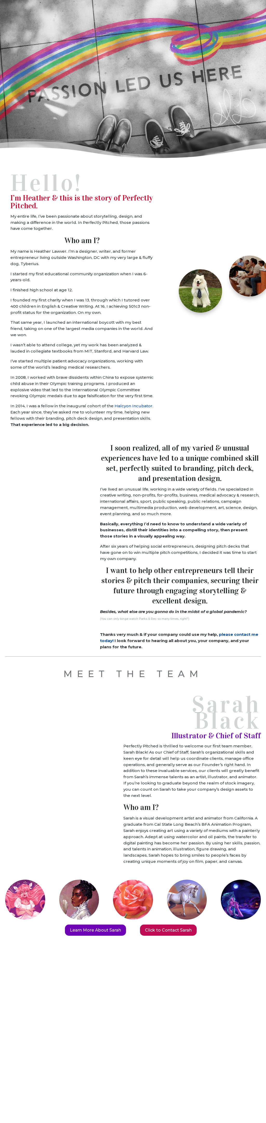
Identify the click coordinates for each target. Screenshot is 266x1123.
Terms (45, 1103)
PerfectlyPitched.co (25, 1097)
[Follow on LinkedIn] (133, 1041)
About (253, 1097)
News (256, 27)
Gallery (213, 1097)
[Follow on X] (120, 1041)
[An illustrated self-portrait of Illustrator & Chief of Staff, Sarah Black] (32, 726)
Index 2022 (165, 1097)
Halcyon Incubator (133, 405)
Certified (104, 1073)
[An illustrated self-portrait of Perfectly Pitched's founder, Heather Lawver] (232, 206)
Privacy (81, 1097)
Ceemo (236, 27)
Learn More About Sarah (95, 930)
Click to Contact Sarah (168, 930)
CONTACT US (133, 1024)
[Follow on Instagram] (145, 1041)
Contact (250, 1107)
